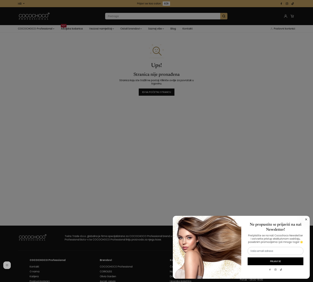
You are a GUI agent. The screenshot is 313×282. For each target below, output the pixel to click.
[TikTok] (281, 269)
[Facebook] (270, 269)
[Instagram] (275, 269)
